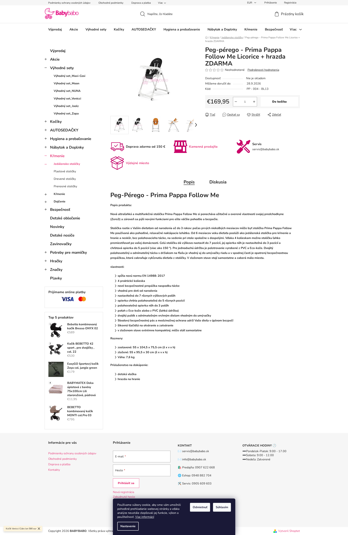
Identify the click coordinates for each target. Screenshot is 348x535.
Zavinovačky (61, 243)
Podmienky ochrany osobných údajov (69, 3)
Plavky (56, 278)
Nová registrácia (123, 492)
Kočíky (56, 121)
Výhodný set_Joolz (66, 106)
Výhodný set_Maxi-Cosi (69, 76)
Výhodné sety (62, 67)
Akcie (55, 59)
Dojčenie (59, 202)
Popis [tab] (189, 182)
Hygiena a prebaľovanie (70, 138)
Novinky (57, 226)
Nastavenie (128, 526)
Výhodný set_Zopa (66, 114)
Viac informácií (144, 517)
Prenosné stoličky (65, 186)
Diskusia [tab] (218, 182)
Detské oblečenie (65, 218)
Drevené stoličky (65, 179)
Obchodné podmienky (110, 3)
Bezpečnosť (60, 209)
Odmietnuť (200, 507)
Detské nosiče (62, 235)
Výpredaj (57, 50)
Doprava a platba (141, 3)
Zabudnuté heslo (124, 497)
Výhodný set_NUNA (67, 91)
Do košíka (279, 102)
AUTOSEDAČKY (64, 130)
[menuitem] (55, 29)
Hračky (56, 261)
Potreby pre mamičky (68, 252)
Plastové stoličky (65, 171)
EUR (250, 2)
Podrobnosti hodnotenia (263, 70)
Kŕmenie (57, 155)
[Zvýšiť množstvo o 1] (254, 101)
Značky (56, 269)
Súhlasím (222, 507)
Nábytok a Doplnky (67, 147)
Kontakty (54, 470)
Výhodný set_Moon (66, 83)
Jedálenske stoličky (67, 164)
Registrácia (290, 2)
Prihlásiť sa (126, 483)
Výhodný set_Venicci (67, 99)
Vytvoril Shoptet (289, 531)
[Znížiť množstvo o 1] (236, 101)
